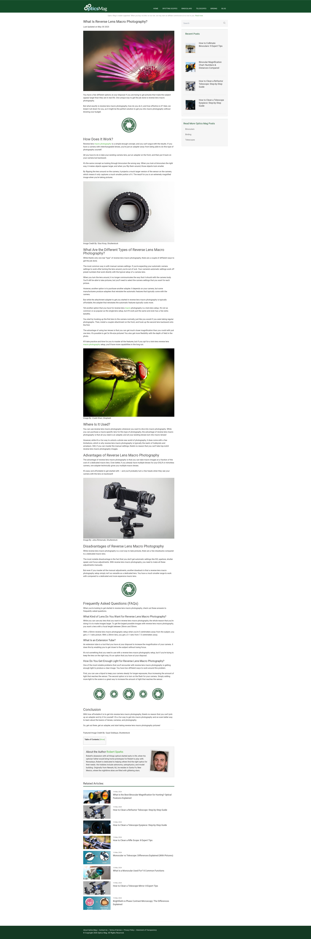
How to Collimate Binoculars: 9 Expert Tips (210, 44)
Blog (223, 8)
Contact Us (103, 930)
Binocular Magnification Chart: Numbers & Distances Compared (210, 65)
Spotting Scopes (169, 8)
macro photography (102, 144)
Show (102, 739)
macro (127, 308)
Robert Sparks (115, 751)
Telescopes (201, 8)
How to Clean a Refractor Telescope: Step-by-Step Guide (211, 84)
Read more (199, 16)
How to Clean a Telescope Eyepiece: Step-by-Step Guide (211, 103)
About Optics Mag (90, 930)
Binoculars (186, 8)
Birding (214, 8)
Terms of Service (115, 930)
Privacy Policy (129, 930)
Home (155, 8)
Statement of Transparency (146, 930)
